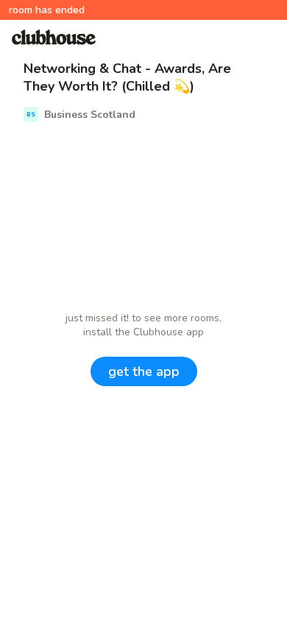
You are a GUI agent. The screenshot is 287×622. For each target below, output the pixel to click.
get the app (144, 371)
